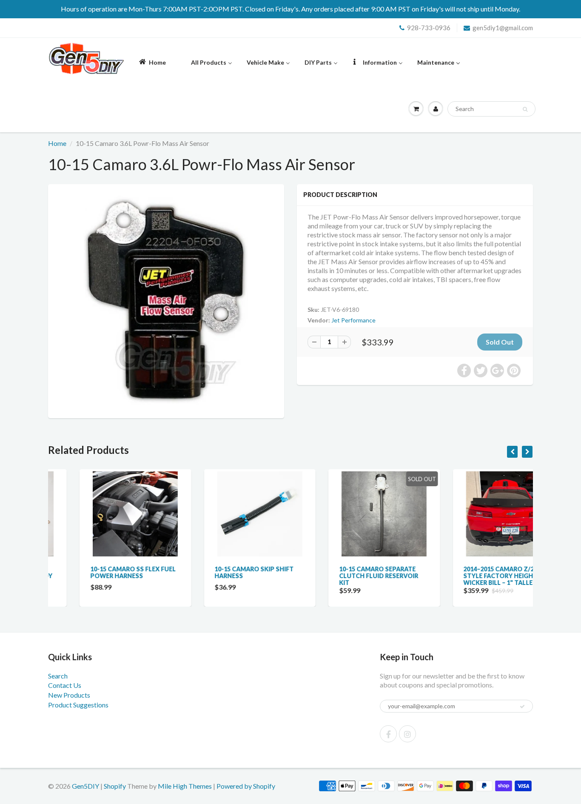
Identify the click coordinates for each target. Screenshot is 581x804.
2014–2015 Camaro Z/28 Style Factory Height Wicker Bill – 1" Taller (469, 575)
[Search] (525, 109)
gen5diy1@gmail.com (503, 27)
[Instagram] (407, 733)
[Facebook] (388, 733)
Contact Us (64, 685)
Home (57, 143)
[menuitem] (152, 62)
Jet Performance (353, 320)
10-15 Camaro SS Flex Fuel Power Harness (101, 572)
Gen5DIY (85, 786)
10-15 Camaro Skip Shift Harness (222, 572)
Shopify (115, 786)
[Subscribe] (522, 706)
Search (58, 676)
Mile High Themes (185, 786)
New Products (69, 695)
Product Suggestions (78, 705)
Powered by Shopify (245, 786)
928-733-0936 (428, 27)
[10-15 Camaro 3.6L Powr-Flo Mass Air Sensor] (166, 300)
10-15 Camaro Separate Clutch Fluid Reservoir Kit (347, 575)
